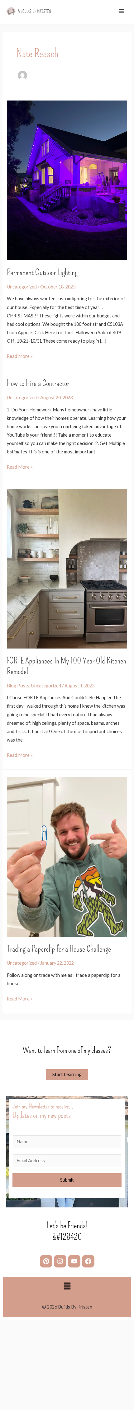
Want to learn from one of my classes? (67, 1050)
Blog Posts (18, 685)
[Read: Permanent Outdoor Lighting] (67, 179)
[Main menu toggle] (121, 11)
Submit (67, 1180)
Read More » (20, 355)
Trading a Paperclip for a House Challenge (59, 949)
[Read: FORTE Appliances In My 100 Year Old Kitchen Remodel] (67, 568)
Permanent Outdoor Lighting (42, 272)
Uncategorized (22, 286)
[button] (67, 1286)
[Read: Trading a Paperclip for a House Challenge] (67, 856)
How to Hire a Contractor (38, 383)
